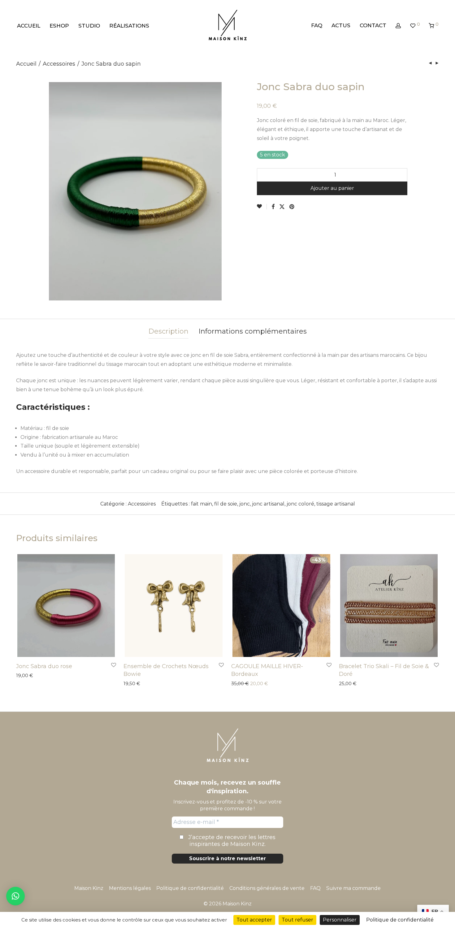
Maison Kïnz (88, 888)
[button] (15, 896)
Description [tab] (168, 331)
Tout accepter (254, 920)
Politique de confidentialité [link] (400, 920)
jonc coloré (300, 504)
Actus (341, 25)
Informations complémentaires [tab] (252, 331)
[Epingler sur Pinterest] (292, 207)
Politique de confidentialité (190, 888)
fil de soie (225, 504)
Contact (373, 25)
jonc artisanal (268, 504)
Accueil (28, 26)
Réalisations (129, 26)
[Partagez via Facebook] (273, 207)
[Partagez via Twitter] (282, 207)
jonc (244, 504)
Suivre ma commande (353, 888)
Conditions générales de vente (267, 888)
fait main (201, 504)
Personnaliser (340, 920)
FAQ (316, 25)
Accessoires (59, 63)
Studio (89, 26)
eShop (59, 26)
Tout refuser (297, 920)
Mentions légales (130, 888)
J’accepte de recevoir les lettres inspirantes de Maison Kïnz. (231, 840)
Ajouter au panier (332, 188)
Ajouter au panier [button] (32, 676)
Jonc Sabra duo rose (44, 666)
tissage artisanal (335, 504)
